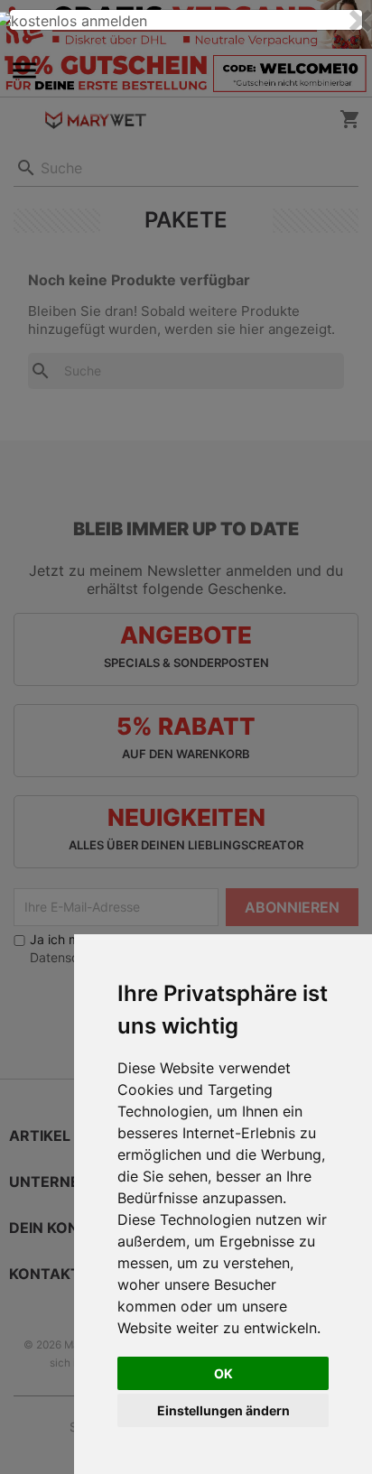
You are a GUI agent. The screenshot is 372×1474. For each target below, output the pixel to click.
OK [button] (223, 1373)
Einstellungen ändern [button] (223, 1410)
